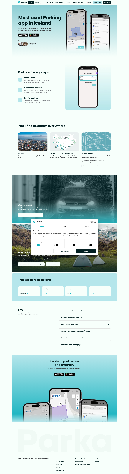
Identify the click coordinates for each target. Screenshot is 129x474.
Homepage (59, 459)
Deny (43, 251)
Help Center (97, 459)
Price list (67, 2)
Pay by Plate (49, 2)
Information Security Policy (82, 464)
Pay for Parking (60, 461)
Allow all (86, 251)
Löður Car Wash (59, 2)
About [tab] (86, 226)
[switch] (56, 245)
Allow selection (65, 251)
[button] (89, 2)
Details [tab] (64, 226)
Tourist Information (77, 2)
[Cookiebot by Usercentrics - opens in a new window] (89, 222)
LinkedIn (96, 461)
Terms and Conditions (81, 459)
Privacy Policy (79, 461)
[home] (22, 2)
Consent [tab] (42, 226)
